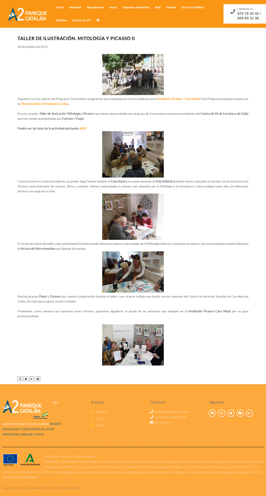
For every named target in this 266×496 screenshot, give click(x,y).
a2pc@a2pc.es (162, 422)
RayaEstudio (74, 488)
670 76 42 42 (182, 412)
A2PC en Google (249, 413)
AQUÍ (82, 128)
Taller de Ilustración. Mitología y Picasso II (76, 38)
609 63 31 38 (179, 417)
